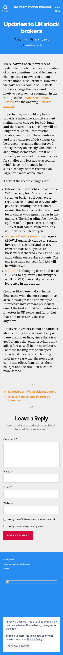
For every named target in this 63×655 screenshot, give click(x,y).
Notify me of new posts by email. (26, 526)
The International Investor (31, 7)
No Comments (33, 45)
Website (8, 503)
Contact (6, 569)
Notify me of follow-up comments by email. (32, 519)
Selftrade (11, 271)
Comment (10, 439)
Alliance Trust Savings (21, 236)
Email (7, 487)
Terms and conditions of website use (16, 564)
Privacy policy (8, 559)
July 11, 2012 (41, 39)
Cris (24, 39)
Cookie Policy (35, 639)
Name (8, 471)
